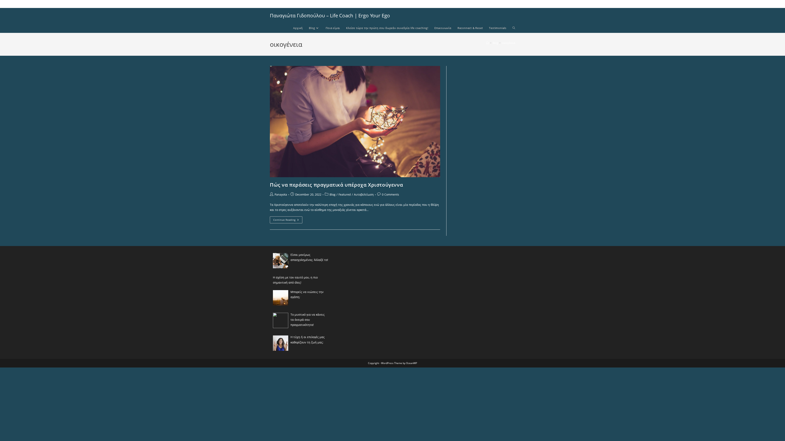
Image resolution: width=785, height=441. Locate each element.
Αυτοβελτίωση (364, 194)
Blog (332, 194)
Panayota (281, 194)
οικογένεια (508, 43)
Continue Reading (287, 220)
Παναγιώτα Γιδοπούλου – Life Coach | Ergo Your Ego (330, 15)
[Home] (487, 43)
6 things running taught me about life (347, 4)
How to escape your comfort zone (390, 4)
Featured (345, 194)
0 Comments (390, 194)
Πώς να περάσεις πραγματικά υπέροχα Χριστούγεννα (336, 184)
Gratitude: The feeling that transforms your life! (296, 4)
